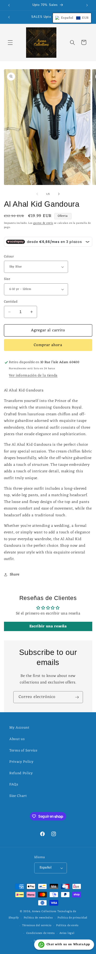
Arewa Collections (44, 911)
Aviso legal (66, 933)
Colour (9, 256)
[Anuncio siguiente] (87, 5)
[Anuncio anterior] (9, 5)
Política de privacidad (72, 917)
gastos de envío (43, 223)
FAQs (13, 784)
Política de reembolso (38, 917)
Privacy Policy (21, 762)
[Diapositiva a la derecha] (59, 194)
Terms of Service (23, 750)
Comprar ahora (48, 345)
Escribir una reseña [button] (48, 626)
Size (7, 279)
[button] (10, 42)
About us (16, 739)
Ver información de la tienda (33, 375)
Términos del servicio (36, 925)
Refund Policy (21, 773)
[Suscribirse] (76, 697)
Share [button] (15, 574)
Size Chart (18, 796)
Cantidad (11, 302)
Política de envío (67, 925)
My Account (19, 727)
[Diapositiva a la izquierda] (37, 194)
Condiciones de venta (40, 933)
